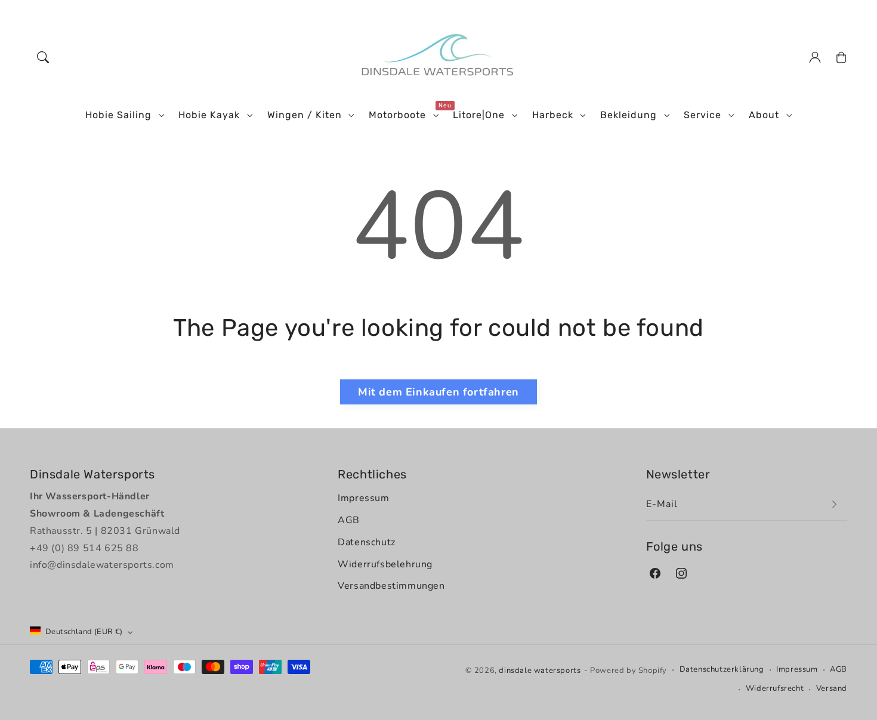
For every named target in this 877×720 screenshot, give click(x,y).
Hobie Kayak (209, 114)
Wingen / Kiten (304, 114)
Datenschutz (367, 542)
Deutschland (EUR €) (84, 631)
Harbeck (552, 114)
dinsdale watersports (539, 670)
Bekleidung (628, 114)
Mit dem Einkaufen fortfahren (438, 392)
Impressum (363, 498)
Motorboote (397, 114)
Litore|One (479, 114)
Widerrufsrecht (775, 688)
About (764, 114)
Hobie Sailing (118, 114)
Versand (831, 688)
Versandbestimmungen (391, 585)
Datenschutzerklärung (722, 669)
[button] (43, 57)
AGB (349, 520)
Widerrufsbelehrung (385, 564)
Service (702, 114)
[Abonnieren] (834, 504)
